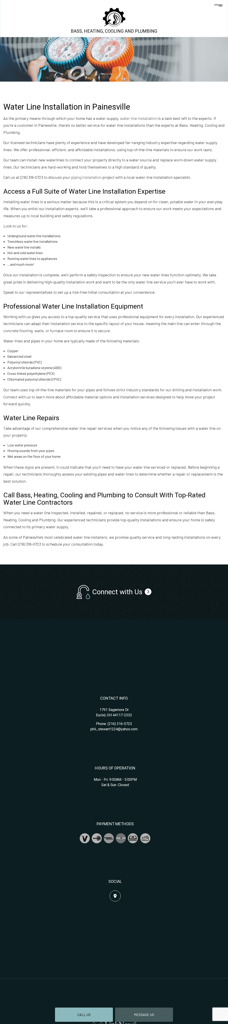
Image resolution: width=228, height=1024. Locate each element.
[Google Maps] (115, 896)
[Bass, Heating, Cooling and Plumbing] (114, 16)
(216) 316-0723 (120, 724)
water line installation (138, 118)
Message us (144, 1014)
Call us (84, 1014)
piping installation (86, 177)
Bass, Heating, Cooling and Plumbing (114, 31)
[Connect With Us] (148, 591)
